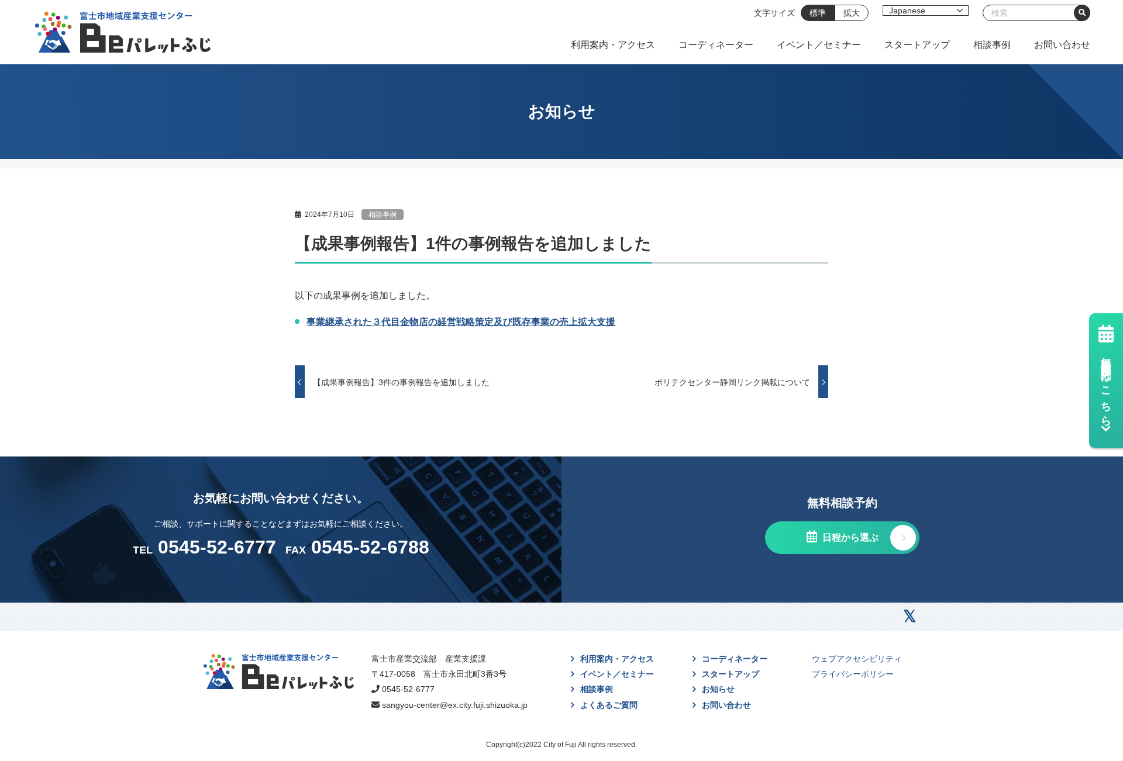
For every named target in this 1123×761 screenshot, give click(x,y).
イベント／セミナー (819, 45)
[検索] (1082, 13)
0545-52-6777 (408, 689)
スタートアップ (917, 45)
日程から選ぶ (849, 537)
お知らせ (718, 689)
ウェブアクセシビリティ (857, 658)
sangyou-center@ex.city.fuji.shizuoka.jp (455, 705)
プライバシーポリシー (853, 674)
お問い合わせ (1062, 45)
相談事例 (992, 45)
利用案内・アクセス (613, 45)
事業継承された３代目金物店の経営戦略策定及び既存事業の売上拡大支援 (460, 322)
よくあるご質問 (609, 705)
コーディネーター (715, 45)
